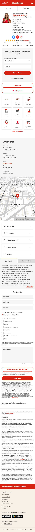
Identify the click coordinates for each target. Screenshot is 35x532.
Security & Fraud (6, 497)
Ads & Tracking (5, 494)
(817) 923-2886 (7, 163)
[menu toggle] (32, 3)
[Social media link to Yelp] (17, 37)
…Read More (29, 286)
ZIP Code (7, 66)
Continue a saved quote (17, 78)
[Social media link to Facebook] (13, 37)
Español (4, 3)
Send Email (17, 378)
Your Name (6, 296)
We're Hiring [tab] (26, 261)
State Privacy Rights (6, 506)
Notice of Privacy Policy (7, 503)
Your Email (5, 307)
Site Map (4, 508)
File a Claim (17, 85)
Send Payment (17, 91)
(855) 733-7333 (15, 397)
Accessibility (5, 499)
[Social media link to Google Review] (21, 37)
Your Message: (7, 349)
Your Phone (6, 302)
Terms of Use (5, 501)
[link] (17, 2)
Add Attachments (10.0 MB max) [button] (17, 369)
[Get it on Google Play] (17, 516)
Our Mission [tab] (8, 261)
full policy (22, 459)
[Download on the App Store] (6, 516)
